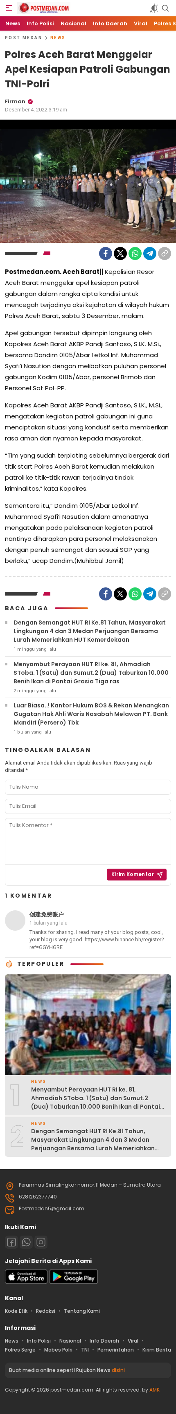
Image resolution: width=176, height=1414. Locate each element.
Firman (15, 101)
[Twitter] (120, 253)
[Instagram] (40, 1242)
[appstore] (26, 1281)
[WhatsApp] (135, 253)
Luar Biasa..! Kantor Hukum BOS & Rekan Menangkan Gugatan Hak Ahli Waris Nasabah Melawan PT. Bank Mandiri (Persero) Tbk (91, 714)
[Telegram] (149, 253)
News (58, 38)
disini (118, 1370)
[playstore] (74, 1281)
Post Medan (23, 38)
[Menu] (9, 8)
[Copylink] (164, 253)
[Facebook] (105, 253)
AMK (154, 1389)
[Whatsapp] (26, 1242)
